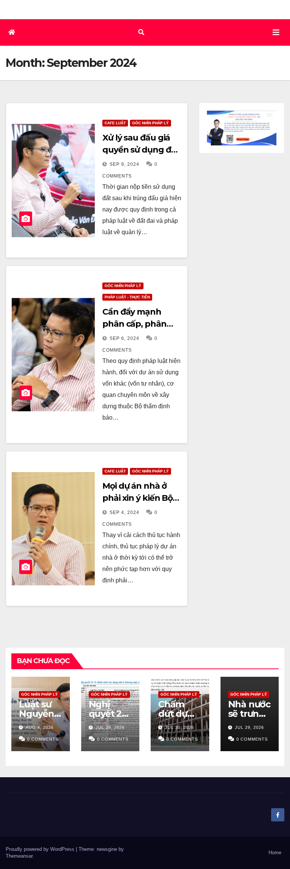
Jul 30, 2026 (110, 727)
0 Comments (43, 739)
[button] (141, 32)
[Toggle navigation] (276, 32)
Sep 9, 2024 (124, 164)
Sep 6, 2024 (124, 338)
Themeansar (19, 856)
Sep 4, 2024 (124, 512)
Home (274, 852)
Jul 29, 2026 (249, 727)
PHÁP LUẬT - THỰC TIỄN (127, 297)
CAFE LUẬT (115, 123)
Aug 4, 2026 (40, 727)
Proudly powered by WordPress (41, 849)
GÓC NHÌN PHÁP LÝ (150, 123)
